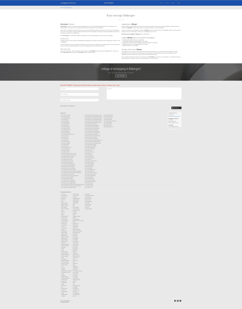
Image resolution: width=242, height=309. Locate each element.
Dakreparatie (63, 247)
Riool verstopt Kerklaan (89, 154)
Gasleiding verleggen (64, 256)
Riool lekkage (75, 239)
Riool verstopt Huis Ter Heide (90, 148)
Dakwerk (62, 248)
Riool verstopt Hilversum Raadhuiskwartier (92, 125)
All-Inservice (63, 199)
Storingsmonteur (75, 267)
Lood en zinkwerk (76, 195)
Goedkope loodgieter (64, 261)
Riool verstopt (75, 247)
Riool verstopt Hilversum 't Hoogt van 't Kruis (68, 153)
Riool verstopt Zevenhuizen (108, 126)
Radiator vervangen (76, 219)
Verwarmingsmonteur (76, 294)
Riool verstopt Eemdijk (65, 144)
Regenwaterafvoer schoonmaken (78, 220)
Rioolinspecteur (75, 248)
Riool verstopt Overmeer (89, 184)
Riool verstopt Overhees (89, 182)
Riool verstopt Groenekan (65, 150)
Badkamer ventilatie (64, 205)
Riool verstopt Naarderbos (89, 171)
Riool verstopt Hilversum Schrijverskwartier (92, 128)
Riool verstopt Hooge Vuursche (90, 147)
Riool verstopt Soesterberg (108, 116)
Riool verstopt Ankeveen (65, 116)
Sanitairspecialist (75, 257)
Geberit (62, 257)
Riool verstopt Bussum (65, 135)
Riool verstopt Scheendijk (89, 185)
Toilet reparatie (75, 275)
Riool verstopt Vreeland (108, 122)
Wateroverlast (87, 202)
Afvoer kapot (63, 194)
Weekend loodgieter (88, 208)
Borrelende (63, 211)
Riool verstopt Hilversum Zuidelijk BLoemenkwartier (93, 140)
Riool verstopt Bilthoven (65, 123)
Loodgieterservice (76, 201)
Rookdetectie (75, 253)
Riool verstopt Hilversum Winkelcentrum (91, 138)
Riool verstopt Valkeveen (108, 119)
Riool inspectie (75, 236)
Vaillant (74, 282)
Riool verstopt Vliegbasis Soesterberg (110, 120)
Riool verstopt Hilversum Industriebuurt (67, 174)
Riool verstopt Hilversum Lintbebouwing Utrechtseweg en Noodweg (72, 184)
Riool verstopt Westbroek (108, 123)
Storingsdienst (75, 266)
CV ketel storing (63, 223)
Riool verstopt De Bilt (64, 138)
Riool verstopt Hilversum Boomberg (67, 157)
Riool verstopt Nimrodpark (89, 178)
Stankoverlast (75, 263)
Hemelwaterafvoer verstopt (65, 272)
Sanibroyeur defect (76, 254)
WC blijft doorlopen (88, 204)
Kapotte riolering (64, 288)
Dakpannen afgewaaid (65, 244)
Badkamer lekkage (64, 202)
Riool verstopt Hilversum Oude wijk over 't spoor (93, 122)
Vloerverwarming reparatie (89, 195)
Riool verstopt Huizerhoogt (89, 151)
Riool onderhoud (76, 241)
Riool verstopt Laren (88, 159)
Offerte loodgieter (76, 207)
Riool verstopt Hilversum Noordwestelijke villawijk (93, 119)
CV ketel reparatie (64, 222)
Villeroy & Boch (87, 194)
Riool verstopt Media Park (89, 165)
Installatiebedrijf (64, 282)
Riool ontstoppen (76, 244)
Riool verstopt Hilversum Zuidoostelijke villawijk (93, 143)
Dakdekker (63, 229)
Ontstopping (75, 213)
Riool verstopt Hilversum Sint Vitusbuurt (91, 129)
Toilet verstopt (75, 276)
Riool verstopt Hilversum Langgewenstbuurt (68, 182)
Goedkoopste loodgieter (65, 260)
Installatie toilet (63, 281)
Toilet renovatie (75, 273)
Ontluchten (75, 211)
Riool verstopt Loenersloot (89, 162)
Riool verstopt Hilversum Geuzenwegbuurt (68, 165)
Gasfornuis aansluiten (65, 253)
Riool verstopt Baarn (64, 119)
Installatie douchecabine (65, 278)
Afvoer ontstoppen (64, 195)
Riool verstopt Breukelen (65, 131)
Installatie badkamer (64, 276)
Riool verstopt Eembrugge (65, 143)
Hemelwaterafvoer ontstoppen (66, 270)
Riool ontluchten (75, 242)
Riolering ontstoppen (76, 232)
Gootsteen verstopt (64, 264)
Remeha (74, 222)
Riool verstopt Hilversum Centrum (66, 159)
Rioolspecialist (75, 250)
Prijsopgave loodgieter (76, 216)
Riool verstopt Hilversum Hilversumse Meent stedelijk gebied (71, 172)
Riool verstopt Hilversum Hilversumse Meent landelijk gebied (71, 171)
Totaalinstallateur (76, 278)
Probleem (74, 217)
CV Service (63, 226)
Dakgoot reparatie (64, 233)
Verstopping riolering (76, 285)
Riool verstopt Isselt (88, 153)
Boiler (62, 210)
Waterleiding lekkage (88, 201)
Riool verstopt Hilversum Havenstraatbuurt (68, 168)
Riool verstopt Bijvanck (65, 120)
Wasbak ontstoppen (88, 198)
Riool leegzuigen (75, 238)
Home (61, 7)
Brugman (62, 214)
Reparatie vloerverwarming (77, 230)
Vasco (74, 284)
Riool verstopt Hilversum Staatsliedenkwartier (92, 132)
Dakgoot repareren (64, 235)
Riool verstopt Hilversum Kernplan (67, 178)
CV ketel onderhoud (64, 220)
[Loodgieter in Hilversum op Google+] (181, 300)
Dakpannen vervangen (65, 245)
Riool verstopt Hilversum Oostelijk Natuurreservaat (93, 120)
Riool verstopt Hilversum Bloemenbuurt (67, 156)
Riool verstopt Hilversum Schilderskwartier (92, 126)
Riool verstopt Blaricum (65, 125)
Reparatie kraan (75, 226)
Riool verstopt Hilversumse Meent (90, 144)
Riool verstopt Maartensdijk (89, 163)
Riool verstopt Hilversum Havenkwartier (67, 166)
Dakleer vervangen (64, 241)
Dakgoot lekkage (64, 230)
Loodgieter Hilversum (68, 3)
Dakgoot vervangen (64, 239)
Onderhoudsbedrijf (76, 208)
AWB (62, 201)
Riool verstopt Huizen (88, 150)
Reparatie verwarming (76, 229)
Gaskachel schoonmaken (65, 254)
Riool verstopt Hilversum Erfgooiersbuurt (68, 163)
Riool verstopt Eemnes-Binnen (66, 147)
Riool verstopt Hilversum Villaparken (91, 137)
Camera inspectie (64, 217)
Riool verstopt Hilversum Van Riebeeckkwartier (92, 135)
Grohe (62, 266)
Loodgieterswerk (75, 202)
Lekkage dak (63, 295)
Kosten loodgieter (64, 291)
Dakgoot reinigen (64, 232)
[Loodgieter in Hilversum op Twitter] (178, 300)
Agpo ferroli (63, 198)
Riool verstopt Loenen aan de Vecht (91, 160)
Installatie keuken (64, 279)
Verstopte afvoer (75, 288)
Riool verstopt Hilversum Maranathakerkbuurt (68, 187)
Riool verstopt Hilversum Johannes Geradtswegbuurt (70, 175)
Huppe (62, 273)
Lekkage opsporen (76, 194)
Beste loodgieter (64, 207)
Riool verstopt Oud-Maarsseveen (90, 181)
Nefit (73, 205)
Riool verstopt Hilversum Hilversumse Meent (68, 169)
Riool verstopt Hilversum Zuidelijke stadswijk (92, 141)
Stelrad (74, 264)
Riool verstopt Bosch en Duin (66, 129)
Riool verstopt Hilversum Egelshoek (67, 162)
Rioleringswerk (75, 233)
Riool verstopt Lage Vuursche (90, 157)
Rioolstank (74, 251)
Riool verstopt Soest (88, 187)
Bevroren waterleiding (65, 208)
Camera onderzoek (64, 219)
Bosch (62, 213)
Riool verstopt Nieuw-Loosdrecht (90, 174)
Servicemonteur (75, 260)
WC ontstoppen (87, 205)
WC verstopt (87, 207)
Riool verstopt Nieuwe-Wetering (90, 175)
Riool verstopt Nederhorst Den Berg (91, 172)
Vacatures (74, 281)
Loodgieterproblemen (76, 198)
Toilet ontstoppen (76, 272)
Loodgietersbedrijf (76, 199)
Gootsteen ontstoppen (65, 263)
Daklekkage (63, 242)
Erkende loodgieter (64, 251)
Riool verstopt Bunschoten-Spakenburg (67, 134)
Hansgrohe (63, 269)
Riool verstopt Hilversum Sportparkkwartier (92, 131)
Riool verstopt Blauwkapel (65, 126)
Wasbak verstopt (88, 199)
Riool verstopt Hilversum (65, 151)
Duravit (62, 250)
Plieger (74, 214)
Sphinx (74, 261)
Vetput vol (74, 295)
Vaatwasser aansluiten (76, 279)
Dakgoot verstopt (64, 238)
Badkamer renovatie (64, 204)
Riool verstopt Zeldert (107, 125)
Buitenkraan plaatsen (64, 216)
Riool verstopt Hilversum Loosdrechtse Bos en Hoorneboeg (71, 185)
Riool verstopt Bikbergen (67, 7)
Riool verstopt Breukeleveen (66, 132)
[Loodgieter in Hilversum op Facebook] (175, 300)
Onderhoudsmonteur (76, 210)
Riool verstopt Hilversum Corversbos (67, 160)
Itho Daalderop (63, 285)
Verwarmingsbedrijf (76, 292)
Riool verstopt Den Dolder (65, 141)
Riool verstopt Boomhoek (65, 128)
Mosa (74, 204)
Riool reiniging (75, 245)
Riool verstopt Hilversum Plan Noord (91, 123)
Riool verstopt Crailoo (65, 137)
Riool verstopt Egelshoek (65, 148)
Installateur (63, 275)
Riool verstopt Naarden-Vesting (90, 169)
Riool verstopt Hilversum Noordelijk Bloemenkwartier (93, 116)
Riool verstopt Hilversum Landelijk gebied (68, 181)
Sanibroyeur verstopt (76, 256)
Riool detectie (75, 235)
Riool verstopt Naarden (89, 168)
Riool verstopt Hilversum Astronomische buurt (69, 154)
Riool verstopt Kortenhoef (89, 156)
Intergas (62, 284)
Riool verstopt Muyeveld (89, 166)
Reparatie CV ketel (76, 223)
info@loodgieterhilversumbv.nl (175, 116)
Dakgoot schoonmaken (65, 236)
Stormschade (75, 269)
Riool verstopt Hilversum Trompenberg (91, 134)
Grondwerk (63, 267)
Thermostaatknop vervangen (77, 270)
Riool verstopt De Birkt (65, 140)
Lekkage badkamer (64, 294)
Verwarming (75, 291)
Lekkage (62, 292)
